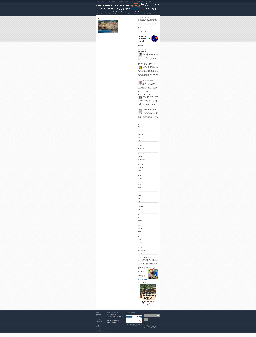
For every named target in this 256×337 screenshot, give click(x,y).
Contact (157, 327)
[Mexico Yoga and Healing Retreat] (140, 82)
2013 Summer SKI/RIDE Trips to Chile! (146, 107)
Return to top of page (100, 334)
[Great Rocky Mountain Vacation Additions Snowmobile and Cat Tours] (140, 68)
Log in (159, 334)
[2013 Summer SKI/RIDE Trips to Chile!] (140, 111)
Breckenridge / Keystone (142, 192)
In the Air (114, 13)
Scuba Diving (140, 178)
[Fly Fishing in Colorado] (140, 55)
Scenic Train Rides (141, 153)
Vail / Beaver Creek (141, 250)
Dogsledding (140, 156)
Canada (139, 195)
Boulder (139, 190)
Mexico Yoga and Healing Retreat (145, 79)
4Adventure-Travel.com (112, 5)
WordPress (155, 334)
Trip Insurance (120, 1)
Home (97, 1)
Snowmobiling (141, 164)
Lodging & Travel (137, 13)
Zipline (139, 151)
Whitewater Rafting (141, 148)
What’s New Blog (148, 1)
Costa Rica (140, 203)
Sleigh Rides (140, 162)
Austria (139, 187)
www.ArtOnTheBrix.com (153, 268)
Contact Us (114, 1)
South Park (140, 247)
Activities (102, 1)
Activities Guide (148, 12)
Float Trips (140, 137)
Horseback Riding (141, 131)
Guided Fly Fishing (141, 142)
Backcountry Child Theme (139, 334)
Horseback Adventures (111, 322)
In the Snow (122, 13)
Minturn (139, 236)
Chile (139, 198)
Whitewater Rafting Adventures (113, 320)
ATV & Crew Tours (141, 126)
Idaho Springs (140, 228)
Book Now (108, 1)
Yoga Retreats (140, 140)
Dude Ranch (140, 129)
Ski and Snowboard (141, 159)
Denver (139, 209)
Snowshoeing (140, 167)
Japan (139, 231)
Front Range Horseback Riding (144, 94)
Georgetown (140, 220)
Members (126, 1)
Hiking (139, 170)
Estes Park (140, 214)
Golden (139, 223)
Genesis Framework (148, 334)
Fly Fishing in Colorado (143, 51)
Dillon (139, 212)
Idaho (139, 225)
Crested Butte (140, 206)
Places (128, 13)
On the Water (107, 13)
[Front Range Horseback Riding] (140, 98)
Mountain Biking (141, 175)
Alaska (139, 184)
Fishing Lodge (141, 134)
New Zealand (140, 242)
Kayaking (140, 145)
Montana (140, 239)
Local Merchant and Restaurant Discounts (136, 1)
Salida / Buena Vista (142, 244)
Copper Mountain (141, 201)
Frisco (139, 217)
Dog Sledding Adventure (112, 324)
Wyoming (140, 253)
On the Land (99, 13)
